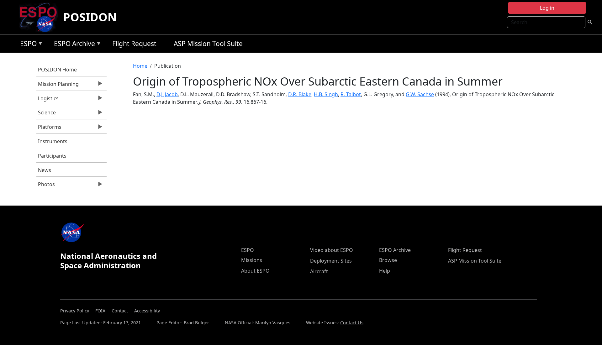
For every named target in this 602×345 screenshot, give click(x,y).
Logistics (47, 100)
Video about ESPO (331, 250)
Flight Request (134, 43)
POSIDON (90, 17)
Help (384, 270)
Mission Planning (57, 86)
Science (46, 114)
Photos (45, 186)
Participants (52, 155)
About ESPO (255, 270)
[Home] (40, 17)
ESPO (27, 44)
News (44, 170)
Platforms (48, 128)
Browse (388, 260)
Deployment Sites (331, 260)
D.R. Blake (299, 94)
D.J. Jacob (167, 94)
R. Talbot (351, 94)
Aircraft (319, 271)
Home (140, 65)
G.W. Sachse (420, 94)
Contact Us (351, 323)
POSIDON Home (57, 69)
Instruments (52, 141)
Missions (251, 260)
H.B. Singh (326, 94)
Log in (547, 7)
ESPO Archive (73, 44)
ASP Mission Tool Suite (208, 43)
